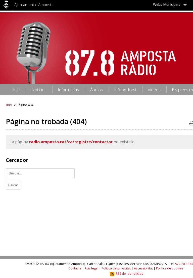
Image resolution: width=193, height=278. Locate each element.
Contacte (74, 268)
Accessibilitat (143, 268)
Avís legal (91, 268)
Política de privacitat (116, 268)
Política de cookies (169, 268)
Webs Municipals (168, 4)
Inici (9, 105)
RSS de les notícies (129, 273)
